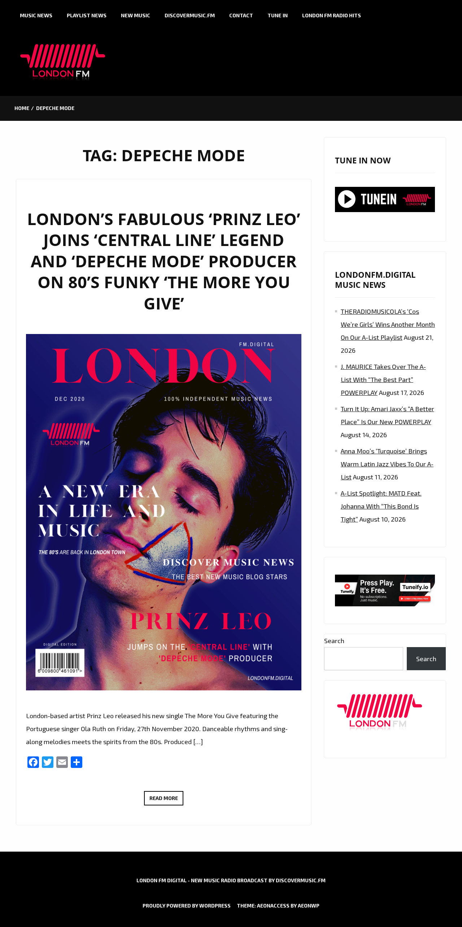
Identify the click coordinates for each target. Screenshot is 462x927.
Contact (241, 15)
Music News (36, 15)
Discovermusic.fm (190, 15)
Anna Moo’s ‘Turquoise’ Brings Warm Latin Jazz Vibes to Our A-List (387, 464)
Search (334, 641)
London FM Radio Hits (331, 15)
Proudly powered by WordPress (187, 905)
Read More (166, 800)
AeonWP (308, 905)
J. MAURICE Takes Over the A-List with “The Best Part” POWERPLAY (383, 379)
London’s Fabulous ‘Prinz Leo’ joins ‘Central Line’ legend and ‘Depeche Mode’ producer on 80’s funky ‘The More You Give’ (163, 261)
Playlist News (86, 15)
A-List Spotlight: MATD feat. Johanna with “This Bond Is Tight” (381, 506)
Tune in (277, 15)
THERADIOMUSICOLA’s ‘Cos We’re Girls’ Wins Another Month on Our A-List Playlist (388, 324)
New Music (135, 15)
